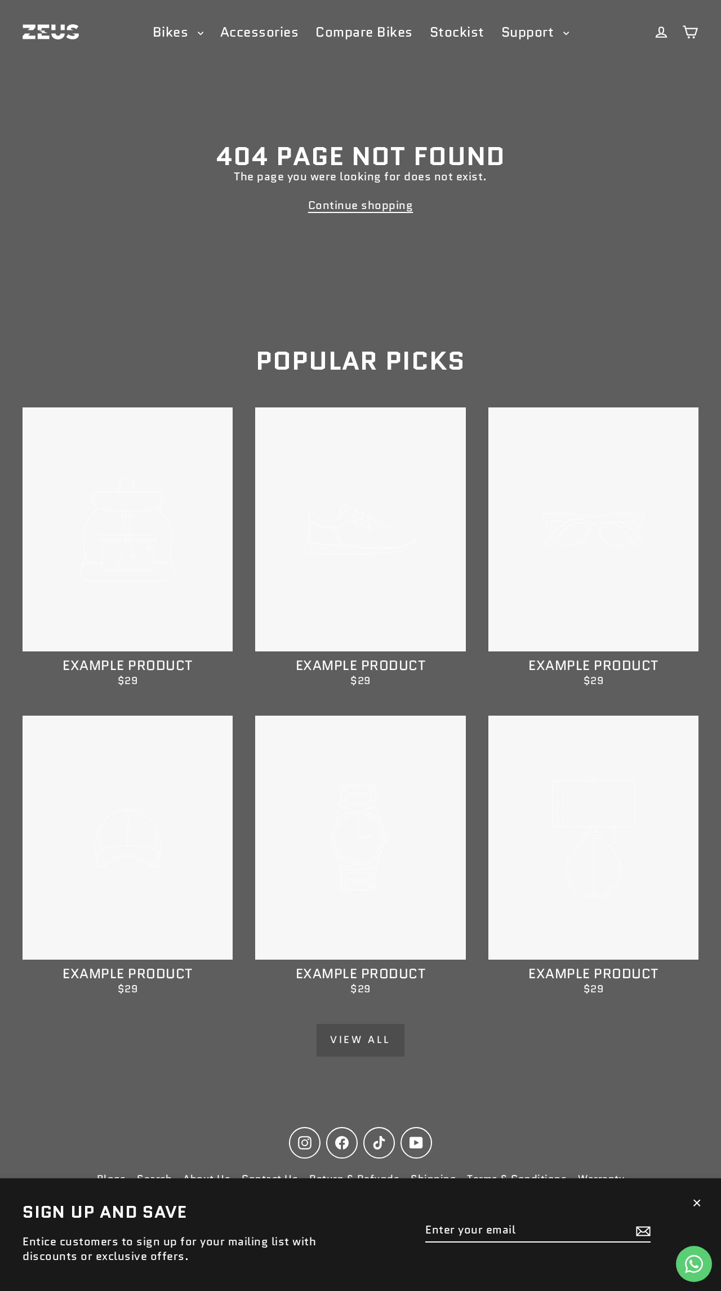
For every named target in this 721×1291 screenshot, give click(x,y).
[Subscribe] (642, 1230)
